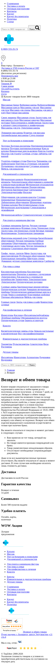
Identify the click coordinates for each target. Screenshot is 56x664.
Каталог (11, 551)
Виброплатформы (46, 105)
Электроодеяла (8, 277)
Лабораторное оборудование (15, 202)
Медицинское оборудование (15, 187)
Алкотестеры (36, 344)
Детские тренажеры (25, 241)
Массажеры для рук (10, 128)
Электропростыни (37, 279)
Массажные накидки (29, 120)
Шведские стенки (36, 258)
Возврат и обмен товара (35, 632)
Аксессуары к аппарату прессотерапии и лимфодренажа (27, 123)
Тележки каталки (9, 205)
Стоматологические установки (38, 215)
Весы (46, 344)
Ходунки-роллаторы (20, 146)
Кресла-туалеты (46, 151)
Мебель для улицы (33, 297)
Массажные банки (10, 105)
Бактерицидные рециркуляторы (33, 287)
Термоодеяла (21, 279)
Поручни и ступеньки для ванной (32, 163)
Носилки (27, 192)
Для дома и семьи (15, 566)
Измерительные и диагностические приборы (29, 579)
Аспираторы (33, 357)
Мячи (27, 253)
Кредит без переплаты (18, 16)
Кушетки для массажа (34, 133)
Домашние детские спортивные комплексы (22, 261)
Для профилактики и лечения (21, 569)
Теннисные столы (46, 228)
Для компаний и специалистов (22, 559)
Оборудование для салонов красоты (18, 197)
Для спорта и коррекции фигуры (23, 564)
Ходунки (5, 146)
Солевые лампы (9, 287)
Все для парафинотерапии (31, 333)
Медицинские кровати (12, 179)
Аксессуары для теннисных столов (18, 230)
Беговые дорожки (44, 230)
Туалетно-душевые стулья (13, 161)
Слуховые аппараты (39, 166)
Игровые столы (29, 228)
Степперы (33, 238)
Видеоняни (6, 360)
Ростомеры (6, 347)
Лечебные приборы (10, 318)
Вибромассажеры (28, 105)
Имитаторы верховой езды (14, 238)
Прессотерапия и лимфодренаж (26, 122)
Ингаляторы (7, 357)
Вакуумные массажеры (17, 112)
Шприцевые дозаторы (40, 202)
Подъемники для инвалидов (15, 166)
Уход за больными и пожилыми (22, 556)
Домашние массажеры (12, 133)
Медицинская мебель (11, 215)
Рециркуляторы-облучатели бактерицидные (23, 188)
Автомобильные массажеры (15, 135)
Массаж (11, 554)
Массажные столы (26, 117)
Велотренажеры (9, 233)
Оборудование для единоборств (28, 243)
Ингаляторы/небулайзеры (36, 315)
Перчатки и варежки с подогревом (34, 274)
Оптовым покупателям (18, 8)
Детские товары (15, 582)
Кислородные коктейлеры (14, 271)
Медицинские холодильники (15, 207)
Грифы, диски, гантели (12, 253)
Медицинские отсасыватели (39, 184)
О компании (13, 3)
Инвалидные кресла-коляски (23, 151)
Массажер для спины (20, 110)
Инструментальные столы (31, 205)
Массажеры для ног (29, 107)
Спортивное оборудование (24, 248)
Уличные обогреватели (12, 297)
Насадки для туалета (11, 153)
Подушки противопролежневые (25, 148)
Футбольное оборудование (32, 256)
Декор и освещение (17, 294)
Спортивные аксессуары (13, 246)
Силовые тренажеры (11, 225)
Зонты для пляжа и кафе (28, 302)
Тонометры (6, 344)
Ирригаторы (7, 315)
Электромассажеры (30, 128)
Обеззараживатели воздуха (34, 318)
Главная (11, 370)
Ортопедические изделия (13, 289)
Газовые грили (8, 302)
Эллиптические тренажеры (30, 233)
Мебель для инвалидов (12, 169)
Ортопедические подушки (30, 282)
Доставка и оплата (16, 6)
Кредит (10, 14)
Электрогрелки (8, 282)
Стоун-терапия (36, 135)
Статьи (10, 21)
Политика (12, 19)
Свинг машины (8, 117)
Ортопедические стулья (12, 320)
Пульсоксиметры (21, 344)
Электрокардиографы (11, 192)
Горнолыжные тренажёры (14, 258)
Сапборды (49, 261)
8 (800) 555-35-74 (9, 49)
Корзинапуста (5, 92)
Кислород (19, 315)
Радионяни (44, 357)
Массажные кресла (10, 107)
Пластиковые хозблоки (38, 294)
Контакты (12, 11)
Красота (11, 572)
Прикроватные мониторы (28, 200)
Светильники (35, 190)
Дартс (49, 256)
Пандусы (31, 161)
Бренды (10, 576)
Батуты (25, 225)
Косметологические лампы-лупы (17, 331)
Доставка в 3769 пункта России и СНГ (20, 68)
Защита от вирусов (34, 320)
